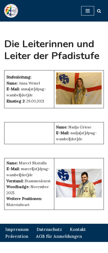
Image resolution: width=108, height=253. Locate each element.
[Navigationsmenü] (87, 10)
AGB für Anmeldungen (59, 236)
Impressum (17, 229)
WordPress (77, 247)
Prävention (16, 236)
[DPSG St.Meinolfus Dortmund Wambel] (11, 11)
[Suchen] (99, 11)
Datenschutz (49, 229)
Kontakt (78, 229)
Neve (25, 247)
